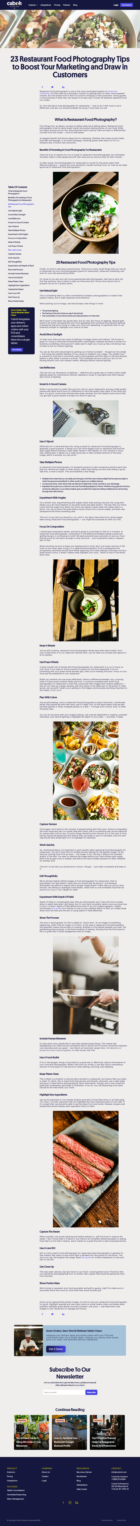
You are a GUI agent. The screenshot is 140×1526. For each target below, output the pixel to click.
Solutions (11, 1472)
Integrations (46, 5)
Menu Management (15, 1498)
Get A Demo (56, 1349)
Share (46, 87)
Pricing (57, 5)
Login (44, 1480)
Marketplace (82, 1485)
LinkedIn (69, 87)
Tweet (57, 87)
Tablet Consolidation (16, 1490)
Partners (66, 5)
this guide (56, 908)
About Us (46, 1472)
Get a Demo (16, 350)
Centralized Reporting (16, 1494)
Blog (75, 5)
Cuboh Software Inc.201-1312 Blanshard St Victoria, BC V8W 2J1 (120, 1486)
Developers (82, 1476)
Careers (45, 1476)
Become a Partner (84, 1472)
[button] (33, 5)
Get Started (126, 5)
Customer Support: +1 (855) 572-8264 (119, 1477)
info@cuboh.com (119, 1472)
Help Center (82, 1489)
